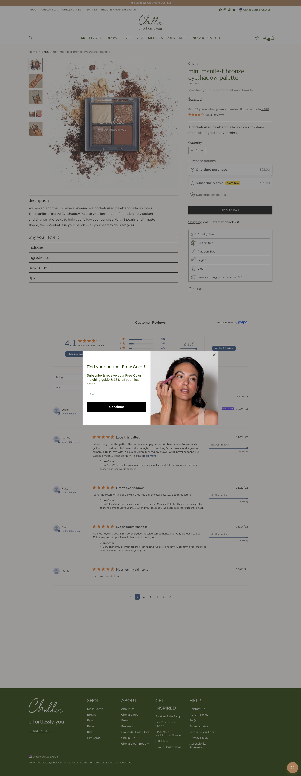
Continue (116, 407)
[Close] (214, 355)
